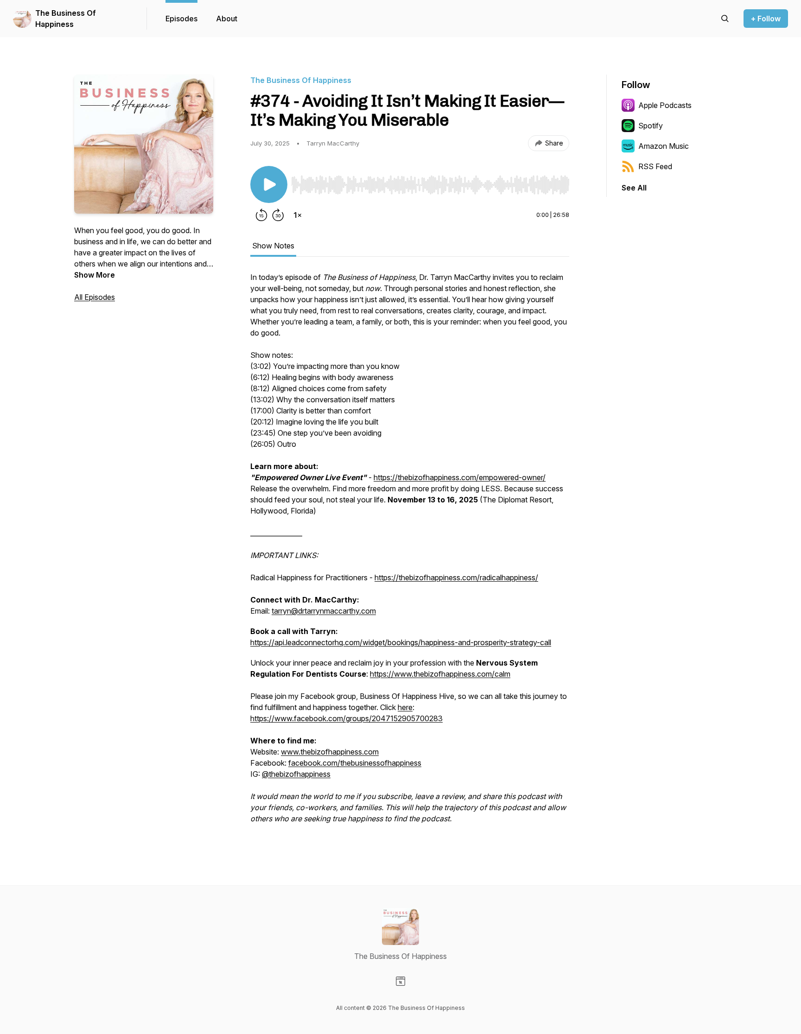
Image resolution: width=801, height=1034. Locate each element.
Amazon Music (663, 146)
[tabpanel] (409, 552)
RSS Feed (655, 166)
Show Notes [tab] (273, 245)
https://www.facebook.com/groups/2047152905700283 (346, 718)
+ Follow (766, 18)
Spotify (650, 125)
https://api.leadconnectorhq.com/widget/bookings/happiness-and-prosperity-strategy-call (400, 642)
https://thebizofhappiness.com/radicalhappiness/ (456, 577)
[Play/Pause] (268, 184)
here (405, 707)
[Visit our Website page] (400, 981)
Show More (94, 274)
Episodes (181, 18)
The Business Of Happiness (65, 18)
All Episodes (94, 297)
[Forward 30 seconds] (278, 215)
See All (634, 187)
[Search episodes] (725, 18)
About (226, 18)
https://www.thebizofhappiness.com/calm (440, 674)
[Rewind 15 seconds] (261, 215)
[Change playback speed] (297, 215)
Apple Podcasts (665, 105)
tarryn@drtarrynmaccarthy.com (324, 610)
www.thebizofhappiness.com (330, 751)
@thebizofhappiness (296, 774)
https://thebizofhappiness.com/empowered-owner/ (460, 477)
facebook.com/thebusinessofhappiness (354, 763)
